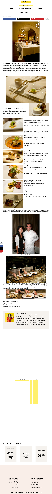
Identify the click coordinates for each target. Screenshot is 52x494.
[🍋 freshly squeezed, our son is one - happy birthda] (32, 472)
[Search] (18, 7)
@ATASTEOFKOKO (12, 468)
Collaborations (36, 487)
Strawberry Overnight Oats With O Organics (26, 455)
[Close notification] (50, 2)
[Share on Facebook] (9, 19)
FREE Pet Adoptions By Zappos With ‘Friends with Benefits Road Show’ (10, 455)
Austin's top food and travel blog (24, 316)
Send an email (13, 484)
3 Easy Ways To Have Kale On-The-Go (41, 456)
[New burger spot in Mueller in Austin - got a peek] (20, 472)
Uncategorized (10, 448)
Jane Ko (24, 313)
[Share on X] (23, 19)
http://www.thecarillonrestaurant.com (11, 306)
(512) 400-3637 (13, 487)
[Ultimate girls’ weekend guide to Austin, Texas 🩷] (44, 472)
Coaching (34, 482)
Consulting (35, 484)
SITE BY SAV (39, 492)
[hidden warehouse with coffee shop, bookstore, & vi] (7, 472)
